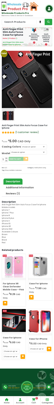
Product (12, 38)
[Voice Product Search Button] (40, 22)
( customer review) (27, 132)
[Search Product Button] (48, 22)
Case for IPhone (38, 338)
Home (5, 38)
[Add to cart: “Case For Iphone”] (31, 297)
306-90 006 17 (13, 388)
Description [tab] (13, 181)
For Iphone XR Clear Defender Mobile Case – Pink (13, 286)
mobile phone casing (40, 168)
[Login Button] (49, 8)
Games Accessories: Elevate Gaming (34, 37)
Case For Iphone (38, 283)
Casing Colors (11, 146)
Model (6, 153)
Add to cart (15, 159)
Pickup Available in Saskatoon (13, 170)
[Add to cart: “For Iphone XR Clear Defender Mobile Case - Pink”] (5, 303)
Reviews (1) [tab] (13, 193)
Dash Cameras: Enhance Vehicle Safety (46, 37)
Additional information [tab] (20, 187)
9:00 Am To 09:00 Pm (37, 388)
